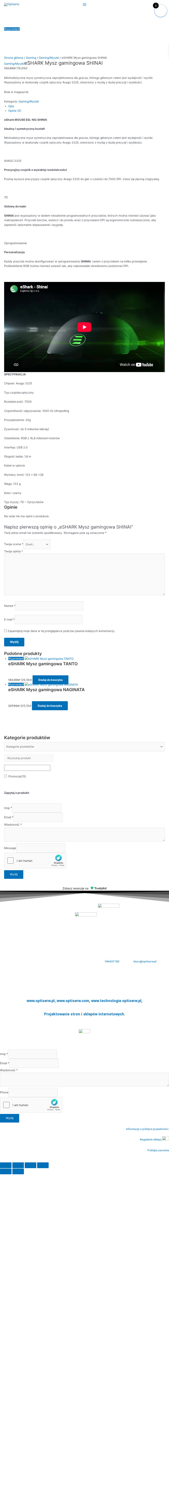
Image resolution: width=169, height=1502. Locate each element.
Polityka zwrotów (158, 1150)
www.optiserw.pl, (42, 1001)
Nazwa (9, 605)
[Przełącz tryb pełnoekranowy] (18, 1165)
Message (10, 848)
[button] (84, 1159)
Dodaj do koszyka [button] (50, 679)
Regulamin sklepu (151, 1139)
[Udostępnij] (30, 1165)
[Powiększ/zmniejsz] (6, 1165)
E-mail (9, 619)
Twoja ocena (13, 544)
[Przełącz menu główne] (84, 4)
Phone (4, 1092)
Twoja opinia (13, 551)
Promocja (17, 776)
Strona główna (13, 57)
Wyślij (14, 874)
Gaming (31, 57)
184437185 (111, 961)
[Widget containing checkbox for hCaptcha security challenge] (35, 860)
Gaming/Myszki (49, 57)
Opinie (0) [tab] (14, 110)
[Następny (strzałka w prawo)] (18, 1171)
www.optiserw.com (73, 1001)
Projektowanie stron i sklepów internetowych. (84, 1014)
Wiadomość (13, 824)
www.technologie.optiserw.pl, (116, 1001)
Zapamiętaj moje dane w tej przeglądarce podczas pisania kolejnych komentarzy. (61, 631)
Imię (8, 808)
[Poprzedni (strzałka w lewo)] (6, 1171)
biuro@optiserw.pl (145, 961)
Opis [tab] (11, 106)
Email (8, 817)
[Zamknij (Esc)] (43, 1165)
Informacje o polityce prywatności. (147, 1129)
